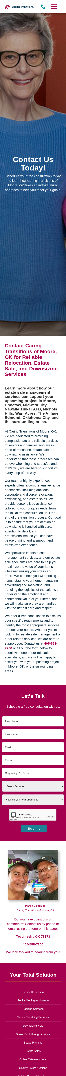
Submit (34, 828)
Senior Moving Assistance (33, 1000)
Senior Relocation (33, 992)
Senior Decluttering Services (33, 1034)
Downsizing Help (33, 1025)
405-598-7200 (33, 944)
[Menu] (54, 6)
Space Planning (33, 1042)
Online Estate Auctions (33, 1059)
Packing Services (33, 1008)
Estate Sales (33, 1050)
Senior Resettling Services (33, 1017)
